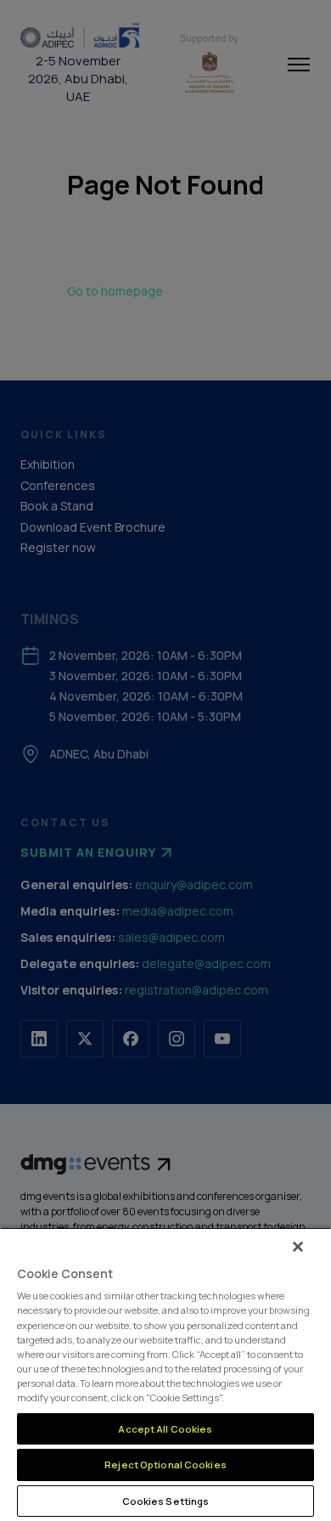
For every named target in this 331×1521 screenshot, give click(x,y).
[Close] (298, 1247)
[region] (165, 1374)
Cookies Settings (166, 1501)
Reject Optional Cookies (165, 1464)
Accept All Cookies (165, 1428)
